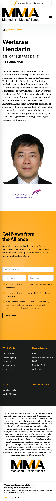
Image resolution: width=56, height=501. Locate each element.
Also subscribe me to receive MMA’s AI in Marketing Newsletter (29, 294)
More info (20, 492)
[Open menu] (51, 17)
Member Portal (9, 390)
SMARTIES (7, 369)
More (5, 384)
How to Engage (40, 348)
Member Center (39, 365)
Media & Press (9, 394)
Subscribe (38, 3)
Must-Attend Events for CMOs (43, 359)
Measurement (8, 353)
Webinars (36, 369)
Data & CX (6, 361)
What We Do (8, 348)
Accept (8, 497)
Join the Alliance (40, 384)
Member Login (24, 3)
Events (35, 353)
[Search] (46, 2)
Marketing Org (9, 357)
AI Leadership (8, 365)
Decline (18, 497)
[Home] (3, 30)
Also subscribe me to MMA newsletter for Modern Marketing (29, 286)
